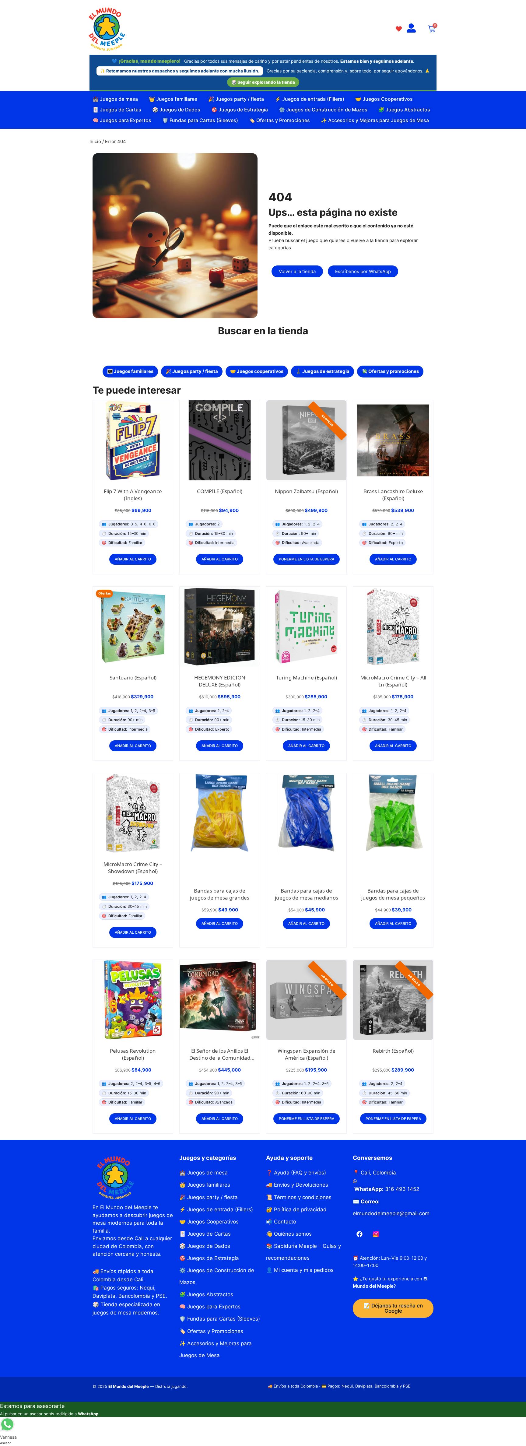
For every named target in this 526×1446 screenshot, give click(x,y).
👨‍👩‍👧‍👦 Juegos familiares (130, 371)
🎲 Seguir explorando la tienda (263, 82)
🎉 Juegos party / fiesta (192, 371)
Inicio (95, 141)
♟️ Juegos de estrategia (322, 371)
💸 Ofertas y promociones (390, 371)
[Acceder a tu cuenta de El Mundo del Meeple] (411, 28)
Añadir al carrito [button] (133, 559)
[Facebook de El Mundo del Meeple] (359, 1234)
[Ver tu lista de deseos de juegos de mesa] (399, 28)
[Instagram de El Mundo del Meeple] (376, 1234)
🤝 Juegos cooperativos (256, 371)
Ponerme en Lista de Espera (306, 559)
